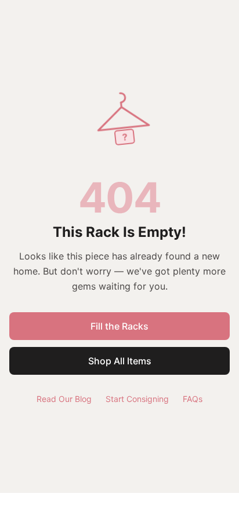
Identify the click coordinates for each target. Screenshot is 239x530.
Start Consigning (137, 399)
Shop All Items (119, 361)
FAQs (192, 399)
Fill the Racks (119, 326)
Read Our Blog (64, 399)
